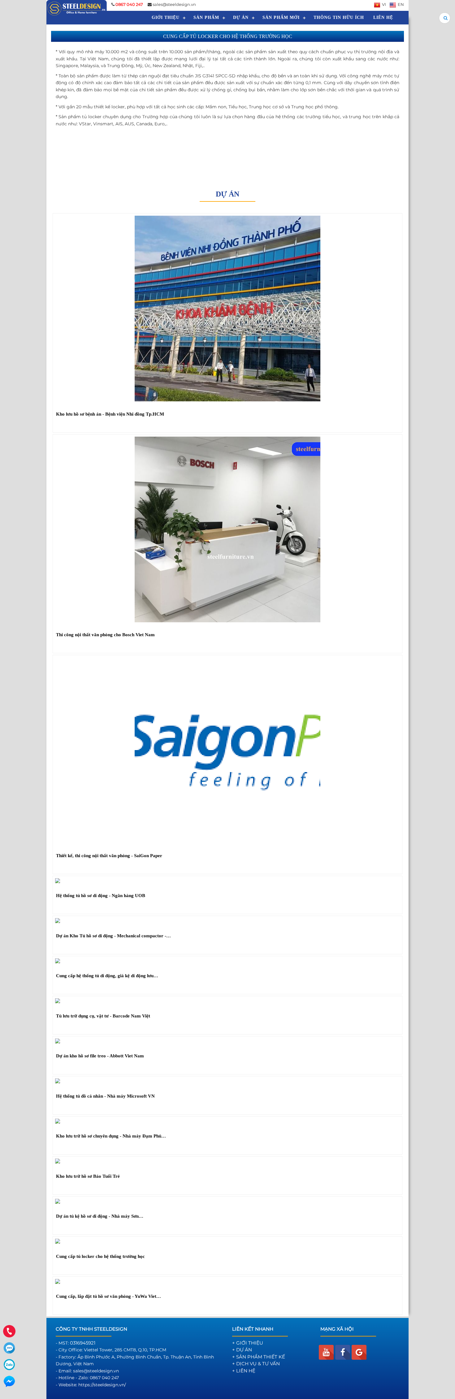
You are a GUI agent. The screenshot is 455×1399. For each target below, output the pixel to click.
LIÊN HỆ (383, 17)
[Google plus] (359, 1352)
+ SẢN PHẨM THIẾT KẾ (258, 1357)
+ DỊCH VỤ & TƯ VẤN (256, 1364)
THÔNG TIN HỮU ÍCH (339, 17)
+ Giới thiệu (247, 1343)
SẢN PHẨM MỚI (281, 17)
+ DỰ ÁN (242, 1350)
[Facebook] (342, 1352)
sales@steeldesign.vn (174, 4)
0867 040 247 (104, 1377)
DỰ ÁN (241, 17)
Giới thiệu (166, 17)
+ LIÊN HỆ (243, 1371)
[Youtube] (326, 1352)
